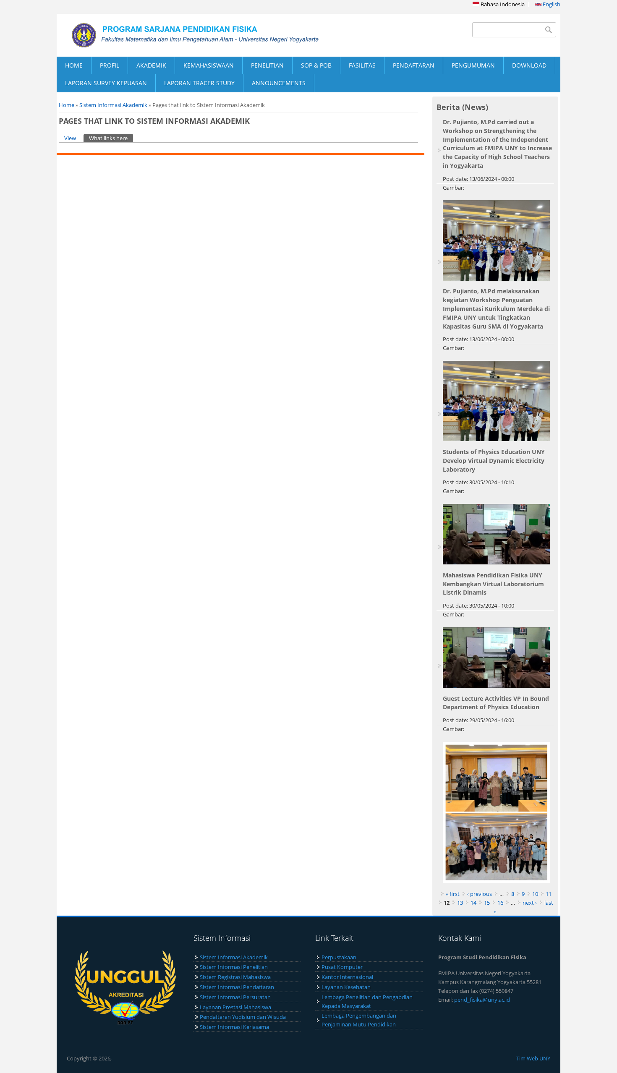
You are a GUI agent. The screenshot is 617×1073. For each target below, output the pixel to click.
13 (460, 902)
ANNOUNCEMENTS (279, 83)
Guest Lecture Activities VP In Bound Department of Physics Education (496, 702)
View (70, 138)
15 (487, 902)
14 (473, 902)
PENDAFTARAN (413, 65)
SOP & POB (316, 65)
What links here (111, 138)
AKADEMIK (151, 65)
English (550, 4)
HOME (74, 65)
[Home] (182, 35)
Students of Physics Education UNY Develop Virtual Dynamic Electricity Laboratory (494, 460)
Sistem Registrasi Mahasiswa (235, 977)
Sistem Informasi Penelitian (234, 967)
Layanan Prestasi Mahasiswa (235, 1007)
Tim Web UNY (533, 1058)
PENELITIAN (267, 65)
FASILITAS (362, 65)
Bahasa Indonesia (502, 4)
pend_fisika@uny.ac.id (482, 999)
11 (549, 894)
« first (453, 894)
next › (530, 902)
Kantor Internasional (347, 977)
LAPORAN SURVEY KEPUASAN (106, 83)
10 (535, 894)
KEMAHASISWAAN (208, 65)
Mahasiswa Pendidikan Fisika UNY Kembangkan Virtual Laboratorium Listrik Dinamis (493, 584)
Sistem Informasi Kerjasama (234, 1027)
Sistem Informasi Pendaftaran (237, 987)
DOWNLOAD (529, 65)
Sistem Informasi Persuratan (235, 997)
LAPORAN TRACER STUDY (199, 83)
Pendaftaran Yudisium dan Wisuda (243, 1017)
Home (66, 105)
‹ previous (479, 894)
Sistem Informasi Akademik (113, 105)
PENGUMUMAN (473, 65)
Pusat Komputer (342, 967)
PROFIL (109, 65)
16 (500, 902)
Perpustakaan (339, 957)
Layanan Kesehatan (346, 987)
